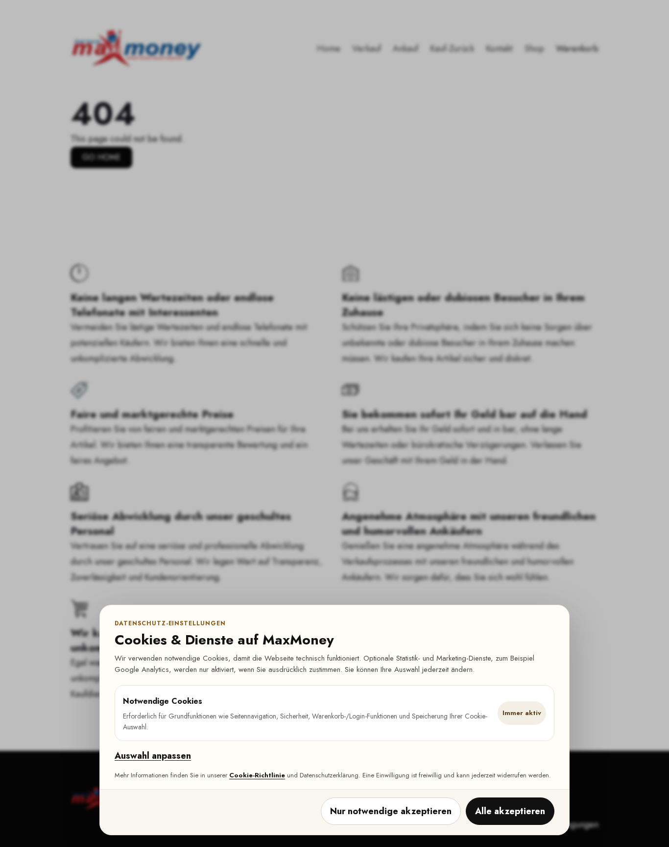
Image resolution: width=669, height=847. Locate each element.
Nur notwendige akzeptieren (391, 811)
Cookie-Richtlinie (257, 775)
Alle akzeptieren (510, 811)
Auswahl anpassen (153, 755)
